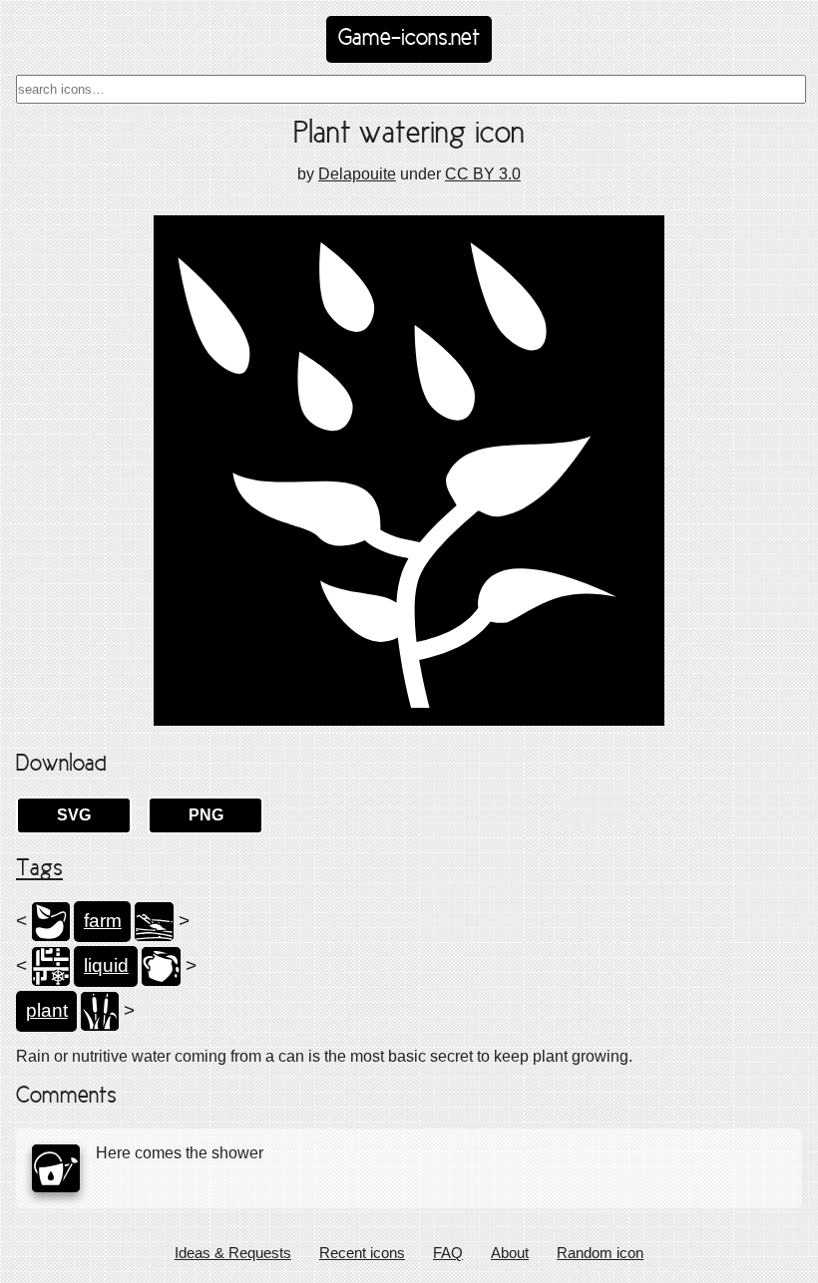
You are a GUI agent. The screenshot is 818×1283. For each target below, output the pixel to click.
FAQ (448, 1252)
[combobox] (411, 89)
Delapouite (357, 173)
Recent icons (362, 1252)
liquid (106, 965)
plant (47, 1010)
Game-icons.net (409, 39)
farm (103, 920)
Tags (39, 869)
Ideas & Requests (233, 1252)
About (510, 1252)
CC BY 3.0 (483, 173)
